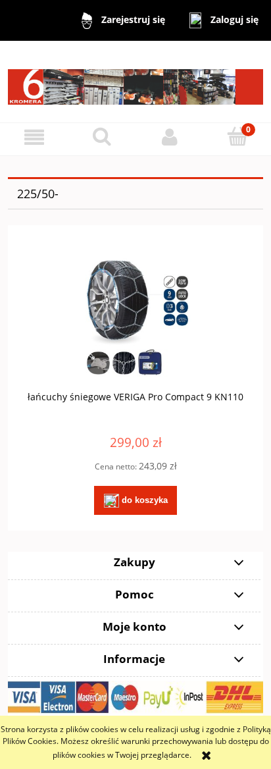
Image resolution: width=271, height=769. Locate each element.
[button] (34, 137)
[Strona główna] (135, 81)
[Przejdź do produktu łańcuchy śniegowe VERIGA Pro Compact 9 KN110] (135, 317)
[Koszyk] (237, 136)
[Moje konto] (169, 137)
